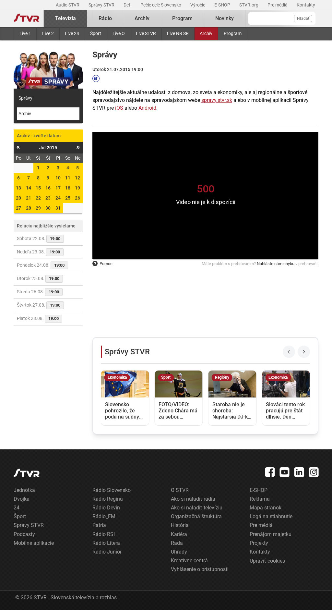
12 (77, 177)
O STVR (180, 490)
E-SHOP (222, 4)
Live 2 (48, 33)
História (180, 525)
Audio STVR (68, 4)
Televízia (65, 18)
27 (18, 208)
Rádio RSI (103, 534)
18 (67, 187)
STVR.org (249, 4)
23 (48, 198)
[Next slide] (304, 352)
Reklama (260, 499)
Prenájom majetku (270, 534)
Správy (25, 98)
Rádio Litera (106, 543)
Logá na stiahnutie (271, 516)
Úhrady (179, 552)
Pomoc (106, 263)
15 (38, 187)
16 (48, 187)
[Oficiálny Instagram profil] (313, 472)
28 (28, 208)
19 (77, 187)
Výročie (198, 4)
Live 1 (25, 33)
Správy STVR (102, 4)
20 (18, 198)
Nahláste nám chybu (275, 263)
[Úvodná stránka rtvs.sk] (27, 18)
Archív (206, 33)
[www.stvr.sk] (27, 473)
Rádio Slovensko (111, 490)
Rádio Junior (107, 552)
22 (38, 198)
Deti (128, 4)
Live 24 (72, 33)
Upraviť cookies (267, 561)
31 (58, 208)
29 (38, 208)
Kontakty (306, 4)
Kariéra (179, 534)
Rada (177, 543)
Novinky (224, 18)
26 (77, 198)
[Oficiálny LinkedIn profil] (299, 472)
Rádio (105, 18)
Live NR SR (178, 33)
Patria (99, 525)
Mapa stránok (265, 508)
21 (28, 198)
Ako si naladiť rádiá (193, 499)
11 (67, 177)
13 (18, 187)
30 (48, 208)
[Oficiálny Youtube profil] (284, 472)
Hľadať (303, 18)
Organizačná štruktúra (196, 516)
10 (58, 177)
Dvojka (22, 499)
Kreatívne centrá (189, 560)
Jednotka (24, 490)
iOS (119, 108)
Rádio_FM (103, 516)
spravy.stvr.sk (216, 100)
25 (67, 198)
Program (233, 33)
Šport (95, 33)
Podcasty (24, 534)
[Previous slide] (289, 352)
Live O (119, 33)
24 (58, 198)
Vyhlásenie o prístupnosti (200, 569)
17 (58, 187)
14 (28, 187)
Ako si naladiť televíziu (196, 508)
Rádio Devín (106, 508)
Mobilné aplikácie (34, 543)
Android (147, 108)
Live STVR (146, 33)
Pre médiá (278, 4)
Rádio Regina (107, 499)
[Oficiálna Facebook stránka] (270, 472)
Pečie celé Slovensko (161, 4)
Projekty (259, 543)
